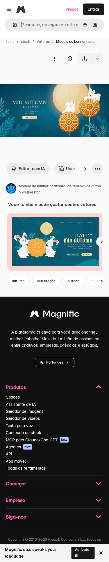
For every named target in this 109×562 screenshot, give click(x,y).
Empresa (15, 500)
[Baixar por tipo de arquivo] (97, 58)
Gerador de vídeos (23, 418)
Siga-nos (16, 517)
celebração (46, 281)
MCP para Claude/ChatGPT (36, 440)
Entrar (93, 9)
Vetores (43, 41)
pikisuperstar (29, 192)
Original (37, 78)
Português (54, 362)
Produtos (16, 387)
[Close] (101, 552)
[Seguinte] (85, 169)
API (9, 454)
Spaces (13, 397)
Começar (16, 483)
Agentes (18, 447)
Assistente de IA (21, 404)
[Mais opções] (54, 58)
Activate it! (82, 552)
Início (10, 41)
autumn (18, 281)
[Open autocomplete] (13, 25)
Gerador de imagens (24, 411)
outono (73, 281)
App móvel (16, 461)
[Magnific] (54, 315)
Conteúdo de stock (23, 432)
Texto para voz (19, 425)
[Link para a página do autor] (11, 189)
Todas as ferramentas (26, 468)
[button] (54, 362)
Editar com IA (32, 168)
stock (25, 41)
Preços (72, 9)
